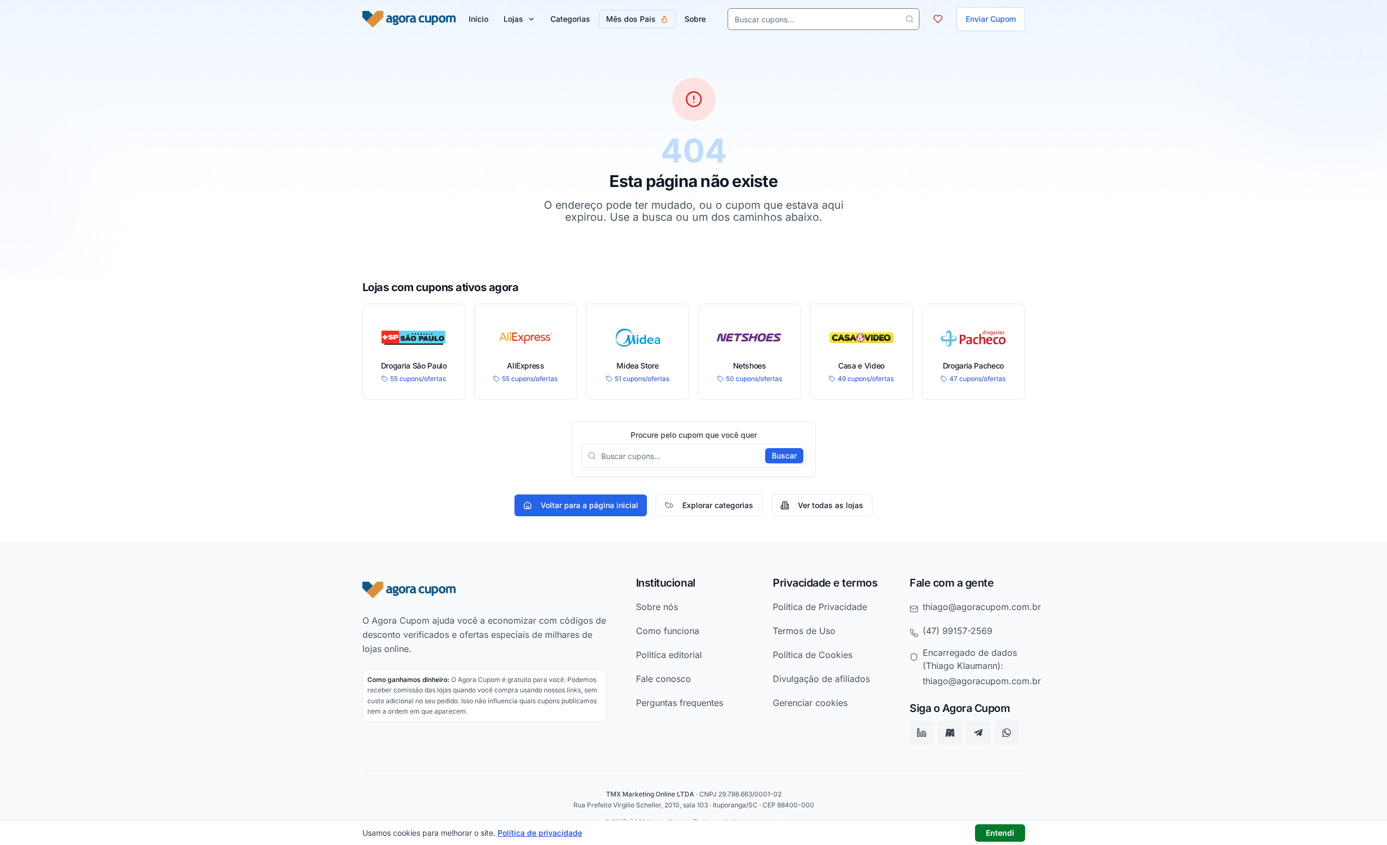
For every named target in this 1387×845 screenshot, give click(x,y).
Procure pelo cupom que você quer (694, 435)
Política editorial (669, 654)
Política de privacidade (540, 832)
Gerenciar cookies (810, 702)
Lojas (513, 18)
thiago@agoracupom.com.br (982, 606)
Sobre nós (657, 606)
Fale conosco (663, 678)
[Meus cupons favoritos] (938, 19)
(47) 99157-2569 (957, 630)
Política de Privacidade (820, 606)
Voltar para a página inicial (589, 505)
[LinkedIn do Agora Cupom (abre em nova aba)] (922, 733)
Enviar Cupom (991, 18)
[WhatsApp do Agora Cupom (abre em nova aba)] (1007, 733)
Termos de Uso (804, 630)
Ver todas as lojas (830, 505)
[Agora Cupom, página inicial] (409, 19)
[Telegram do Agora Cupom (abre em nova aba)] (978, 733)
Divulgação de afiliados (821, 678)
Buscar (784, 455)
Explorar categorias (717, 505)
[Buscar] (909, 19)
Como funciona (667, 630)
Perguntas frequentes (679, 702)
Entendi (1000, 832)
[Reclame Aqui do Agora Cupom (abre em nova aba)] (950, 733)
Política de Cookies (812, 654)
